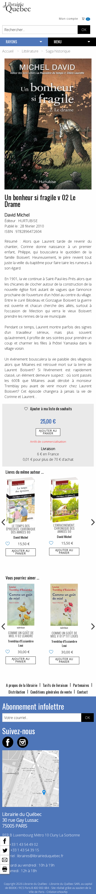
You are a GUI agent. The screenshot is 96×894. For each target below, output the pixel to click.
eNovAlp (62, 892)
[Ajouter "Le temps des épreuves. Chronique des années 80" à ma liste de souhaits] (9, 544)
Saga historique (58, 51)
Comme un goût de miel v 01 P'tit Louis (64, 634)
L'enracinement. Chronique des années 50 (64, 528)
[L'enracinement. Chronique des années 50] (64, 500)
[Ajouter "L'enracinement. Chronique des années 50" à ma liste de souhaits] (52, 543)
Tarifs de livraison (55, 685)
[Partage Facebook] (4, 840)
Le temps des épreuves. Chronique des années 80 (20, 528)
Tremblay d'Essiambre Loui (20, 643)
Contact (82, 692)
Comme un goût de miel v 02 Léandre (20, 634)
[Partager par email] (4, 859)
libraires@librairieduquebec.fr (40, 855)
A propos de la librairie (21, 685)
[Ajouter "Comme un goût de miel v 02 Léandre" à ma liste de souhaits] (9, 652)
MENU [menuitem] (58, 41)
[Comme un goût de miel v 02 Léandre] (21, 606)
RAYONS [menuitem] (11, 41)
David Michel (17, 215)
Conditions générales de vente (51, 692)
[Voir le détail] (21, 500)
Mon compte (68, 19)
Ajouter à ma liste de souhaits (50, 408)
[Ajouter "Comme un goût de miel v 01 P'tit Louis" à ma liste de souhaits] (52, 652)
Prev (3, 522)
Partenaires (81, 685)
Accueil (7, 51)
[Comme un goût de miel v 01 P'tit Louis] (64, 606)
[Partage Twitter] (4, 850)
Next (92, 522)
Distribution (16, 692)
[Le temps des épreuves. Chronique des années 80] (21, 500)
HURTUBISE (28, 220)
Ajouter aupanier (48, 432)
